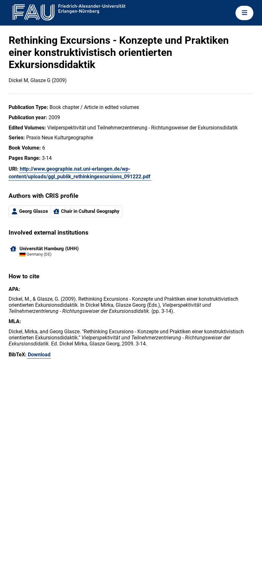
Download (39, 355)
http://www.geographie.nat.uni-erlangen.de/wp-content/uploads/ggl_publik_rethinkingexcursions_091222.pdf (79, 173)
